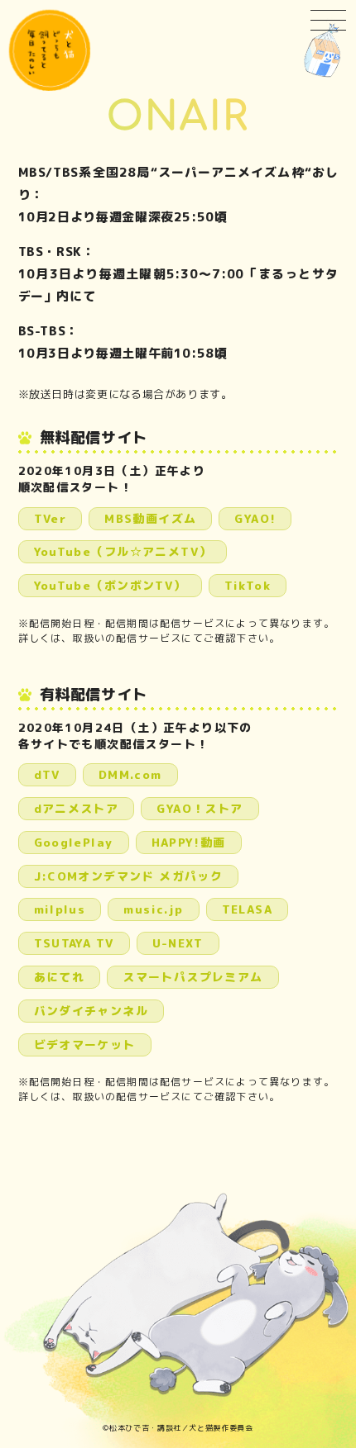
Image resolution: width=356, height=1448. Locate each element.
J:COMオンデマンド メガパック (129, 876)
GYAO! (255, 518)
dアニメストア (76, 808)
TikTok (247, 585)
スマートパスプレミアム (192, 977)
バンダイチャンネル (91, 1010)
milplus (60, 909)
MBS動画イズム (150, 518)
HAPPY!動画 (189, 842)
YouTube (123, 551)
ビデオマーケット (85, 1044)
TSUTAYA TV (74, 943)
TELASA (247, 909)
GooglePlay (73, 842)
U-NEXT (178, 943)
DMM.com (130, 774)
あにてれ (59, 977)
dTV (47, 774)
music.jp (153, 909)
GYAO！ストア (199, 808)
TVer (50, 518)
